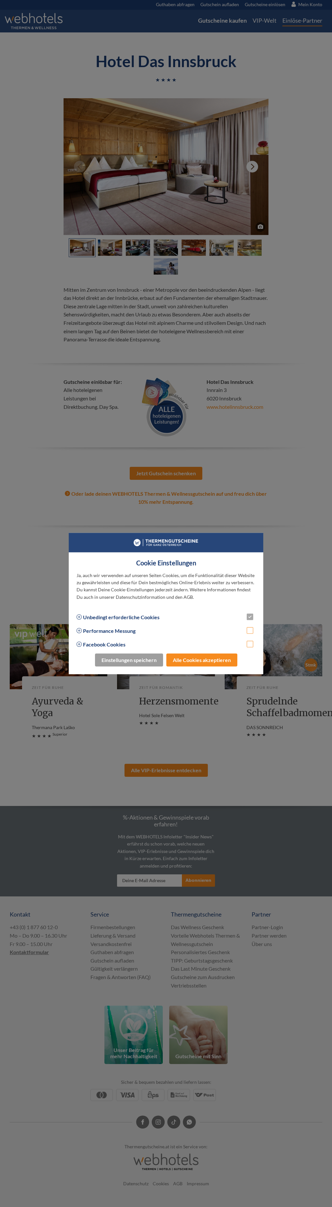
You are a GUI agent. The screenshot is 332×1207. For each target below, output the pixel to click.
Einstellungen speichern (129, 660)
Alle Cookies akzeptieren (202, 660)
